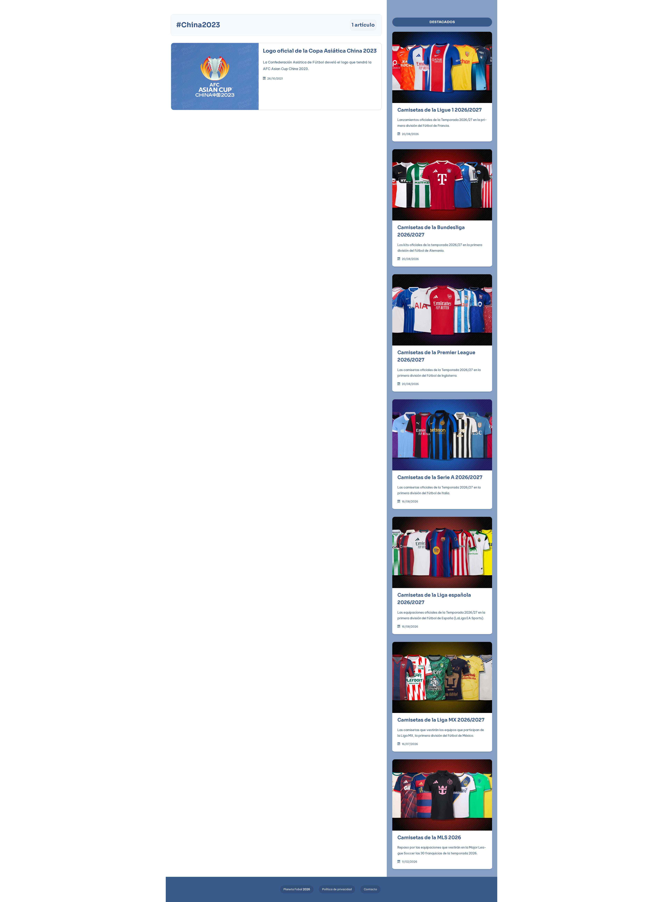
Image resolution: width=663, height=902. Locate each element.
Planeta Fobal (297, 889)
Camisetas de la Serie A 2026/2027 (439, 477)
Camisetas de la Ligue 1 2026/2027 (439, 110)
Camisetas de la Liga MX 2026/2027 (440, 720)
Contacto (370, 889)
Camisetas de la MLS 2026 (429, 838)
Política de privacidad (337, 889)
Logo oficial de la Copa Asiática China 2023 (320, 51)
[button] (110, 5)
